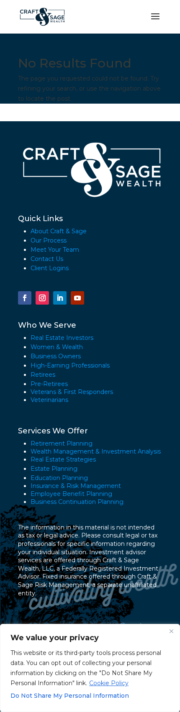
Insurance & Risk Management (76, 486)
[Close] (171, 631)
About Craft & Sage (59, 231)
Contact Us (47, 259)
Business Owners (56, 356)
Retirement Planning (62, 443)
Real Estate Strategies (63, 459)
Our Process (49, 240)
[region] (90, 668)
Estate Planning (54, 468)
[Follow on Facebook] (24, 298)
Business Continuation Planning (77, 502)
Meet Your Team (55, 249)
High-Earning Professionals (70, 365)
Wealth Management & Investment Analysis (96, 451)
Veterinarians (49, 400)
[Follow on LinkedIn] (60, 298)
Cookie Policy (109, 683)
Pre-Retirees (49, 384)
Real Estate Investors (62, 338)
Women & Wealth (57, 347)
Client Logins (50, 268)
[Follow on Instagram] (42, 298)
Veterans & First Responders (72, 392)
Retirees (43, 374)
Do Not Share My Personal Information (69, 695)
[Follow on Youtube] (77, 298)
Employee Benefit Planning (71, 494)
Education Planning (59, 478)
